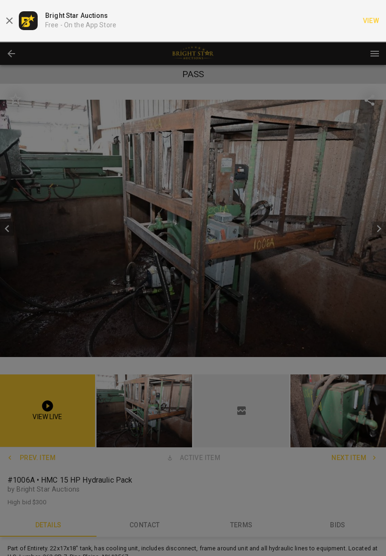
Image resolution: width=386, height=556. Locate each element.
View (371, 20)
